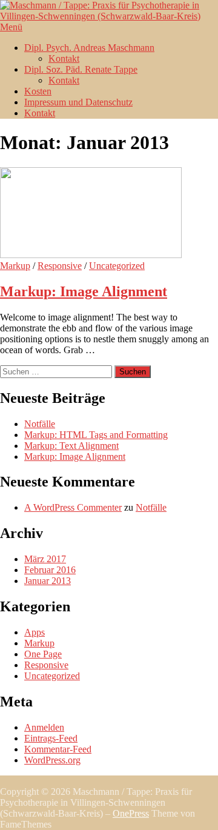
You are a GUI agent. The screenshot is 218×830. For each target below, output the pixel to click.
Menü (11, 27)
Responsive (60, 266)
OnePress (131, 813)
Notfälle (39, 424)
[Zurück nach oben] (3, 780)
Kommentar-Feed (57, 749)
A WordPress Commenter (73, 507)
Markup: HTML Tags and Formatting (96, 435)
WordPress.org (52, 760)
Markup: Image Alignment (83, 291)
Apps (34, 632)
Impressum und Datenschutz (78, 102)
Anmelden (44, 727)
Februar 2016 (50, 570)
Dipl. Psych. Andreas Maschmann (89, 47)
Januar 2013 (47, 581)
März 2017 (45, 559)
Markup (15, 266)
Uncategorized (117, 266)
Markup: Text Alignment (71, 445)
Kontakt (63, 58)
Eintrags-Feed (51, 738)
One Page (43, 654)
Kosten (37, 91)
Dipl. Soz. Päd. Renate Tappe (80, 69)
